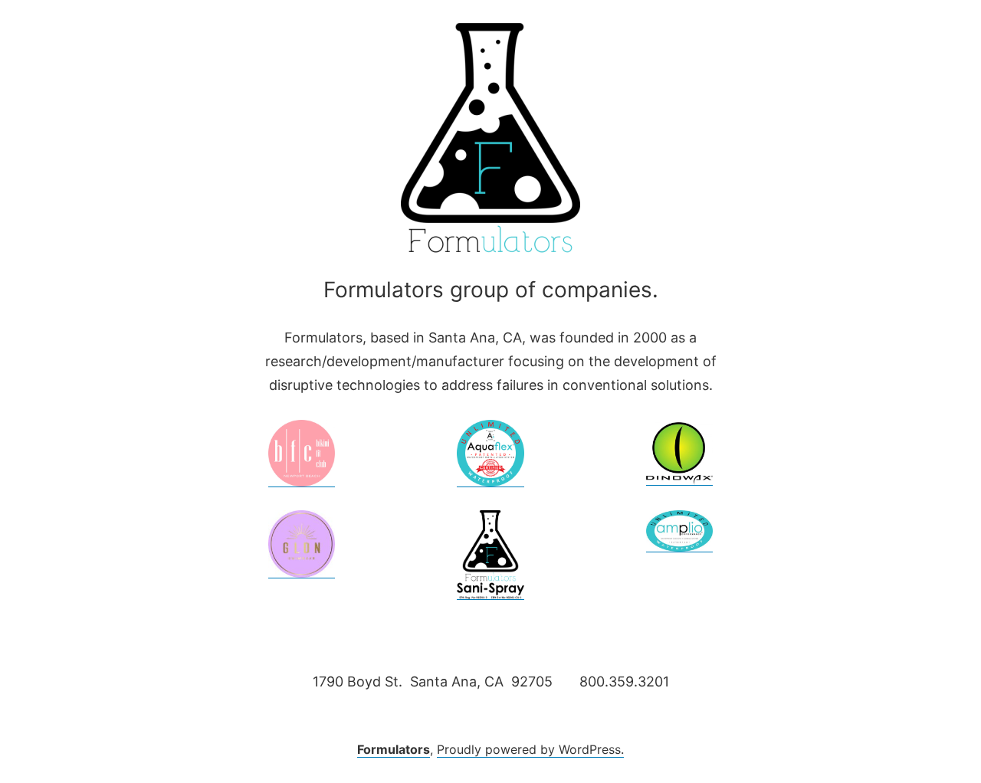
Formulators (393, 749)
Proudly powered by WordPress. (530, 749)
